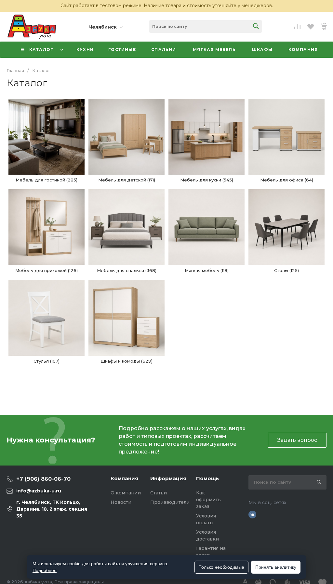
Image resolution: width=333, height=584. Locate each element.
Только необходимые (221, 567)
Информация (168, 478)
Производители (170, 502)
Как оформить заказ (208, 499)
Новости (121, 502)
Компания (124, 478)
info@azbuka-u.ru (38, 491)
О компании (126, 493)
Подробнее (45, 570)
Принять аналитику (275, 567)
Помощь (207, 478)
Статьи (158, 493)
